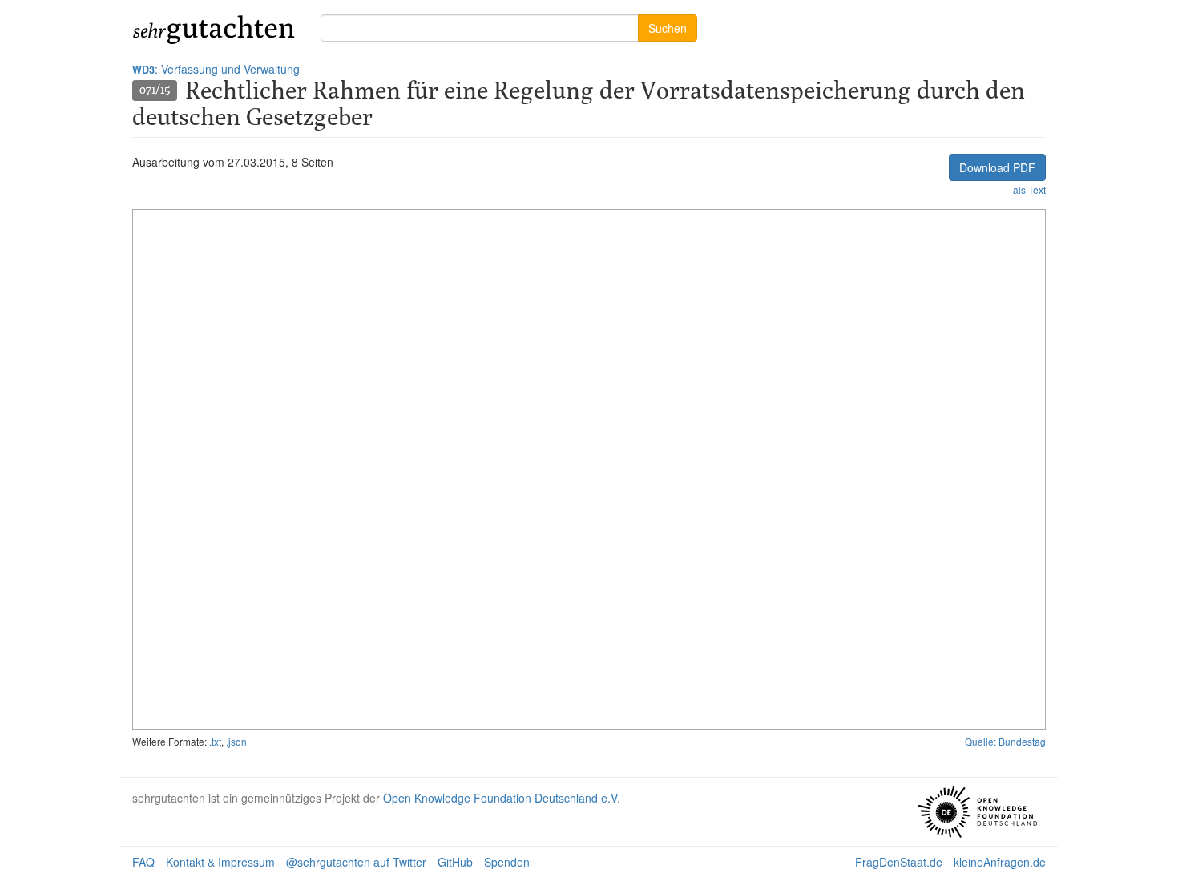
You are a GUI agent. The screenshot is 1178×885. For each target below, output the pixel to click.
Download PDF (997, 167)
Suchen (667, 28)
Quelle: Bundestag (1005, 741)
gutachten (214, 28)
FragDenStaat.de (898, 862)
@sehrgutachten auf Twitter (356, 862)
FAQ (143, 862)
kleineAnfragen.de (1000, 862)
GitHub (455, 862)
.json (236, 741)
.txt (215, 741)
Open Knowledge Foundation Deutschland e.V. (501, 798)
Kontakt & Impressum (220, 862)
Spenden (507, 862)
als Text (1029, 189)
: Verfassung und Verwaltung (216, 69)
